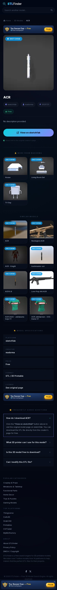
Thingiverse (8, 513)
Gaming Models (10, 503)
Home (8, 20)
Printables (7, 525)
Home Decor (8, 495)
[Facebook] (26, 571)
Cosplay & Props (10, 483)
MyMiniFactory (9, 533)
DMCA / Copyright (11, 551)
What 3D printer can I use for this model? (26, 442)
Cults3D (6, 517)
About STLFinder (10, 543)
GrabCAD (7, 521)
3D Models (18, 20)
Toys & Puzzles (9, 499)
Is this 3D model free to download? (23, 452)
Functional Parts (10, 490)
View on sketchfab (30, 132)
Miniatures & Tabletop (12, 486)
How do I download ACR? (18, 418)
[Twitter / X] (30, 571)
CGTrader (7, 529)
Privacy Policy (9, 547)
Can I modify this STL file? (19, 462)
